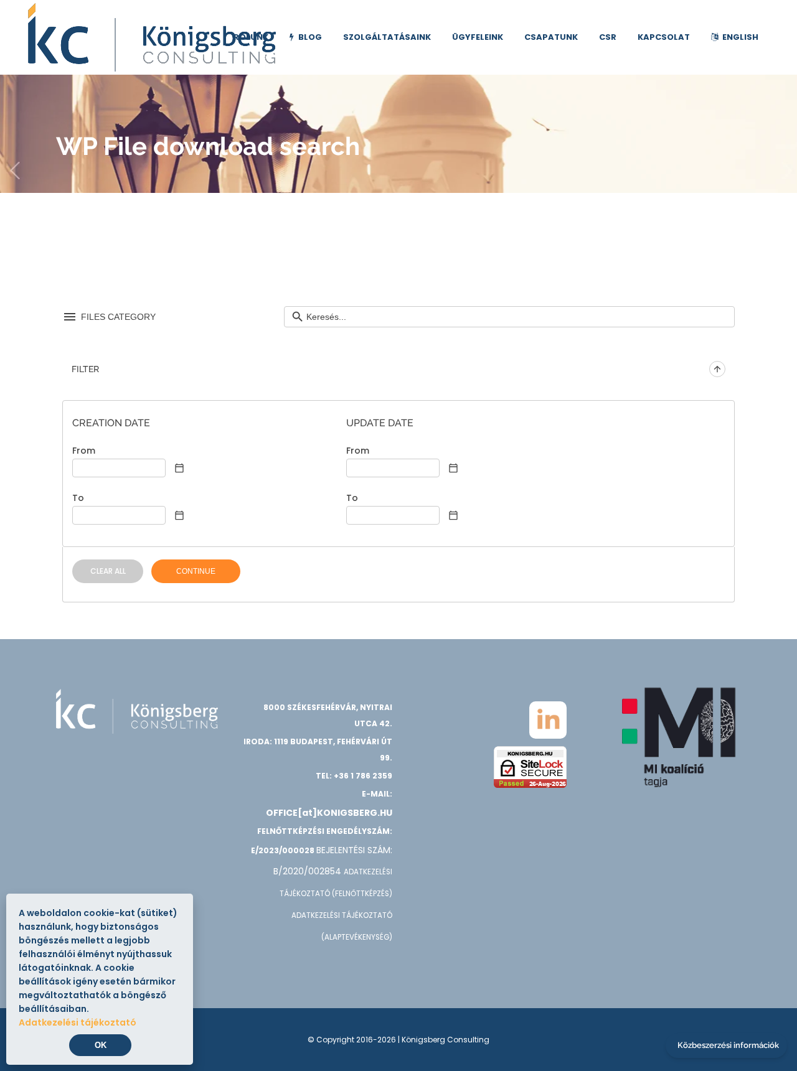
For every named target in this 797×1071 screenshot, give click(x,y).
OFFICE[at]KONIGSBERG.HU (329, 813)
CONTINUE (195, 571)
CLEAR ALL (108, 571)
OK (100, 1045)
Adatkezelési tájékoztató (77, 1022)
